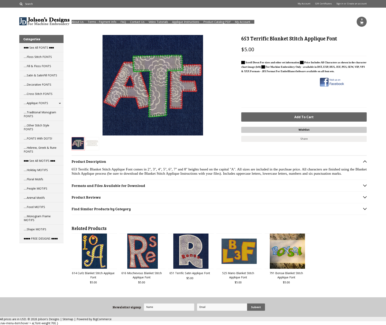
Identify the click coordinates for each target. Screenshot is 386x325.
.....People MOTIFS (35, 188)
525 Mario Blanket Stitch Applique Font (238, 275)
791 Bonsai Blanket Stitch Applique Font (286, 275)
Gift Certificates (323, 3)
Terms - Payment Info (102, 22)
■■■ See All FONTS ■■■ (39, 47)
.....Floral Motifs (33, 179)
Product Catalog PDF (217, 22)
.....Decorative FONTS (37, 84)
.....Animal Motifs (34, 198)
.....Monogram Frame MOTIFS (37, 218)
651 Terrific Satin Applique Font (189, 273)
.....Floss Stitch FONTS (38, 57)
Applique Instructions (185, 22)
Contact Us (137, 22)
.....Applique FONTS (36, 103)
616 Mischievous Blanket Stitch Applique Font (141, 275)
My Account (304, 3)
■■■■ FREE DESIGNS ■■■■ (41, 238)
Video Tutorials (158, 22)
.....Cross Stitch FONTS (38, 94)
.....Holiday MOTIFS (36, 170)
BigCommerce (102, 319)
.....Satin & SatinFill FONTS (40, 75)
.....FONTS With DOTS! (38, 138)
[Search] (21, 4)
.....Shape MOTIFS (35, 229)
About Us (78, 22)
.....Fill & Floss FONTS (37, 66)
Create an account (357, 3)
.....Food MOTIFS (34, 207)
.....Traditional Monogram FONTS (40, 114)
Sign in (339, 3)
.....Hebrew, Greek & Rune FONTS (40, 149)
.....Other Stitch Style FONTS (36, 127)
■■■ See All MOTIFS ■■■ (39, 161)
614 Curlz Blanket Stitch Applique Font (93, 275)
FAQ (123, 22)
